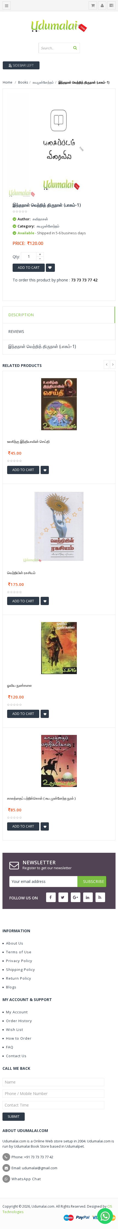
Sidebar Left (23, 65)
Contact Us (16, 1055)
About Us (14, 943)
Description (21, 314)
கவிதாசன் (40, 218)
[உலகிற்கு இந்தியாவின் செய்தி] (59, 404)
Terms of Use (19, 951)
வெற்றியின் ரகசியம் (21, 572)
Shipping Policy (20, 969)
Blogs (11, 987)
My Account (17, 1012)
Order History (19, 1020)
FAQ (9, 1047)
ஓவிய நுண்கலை (19, 685)
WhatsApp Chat (26, 1178)
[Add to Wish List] (45, 470)
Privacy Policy (19, 960)
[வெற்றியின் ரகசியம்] (59, 525)
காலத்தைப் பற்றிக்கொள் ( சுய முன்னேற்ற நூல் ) (41, 798)
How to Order (19, 1038)
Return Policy (18, 978)
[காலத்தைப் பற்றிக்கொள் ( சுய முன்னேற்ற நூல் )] (59, 760)
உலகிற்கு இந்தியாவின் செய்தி (28, 441)
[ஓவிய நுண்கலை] (59, 647)
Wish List (14, 1029)
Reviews (16, 331)
